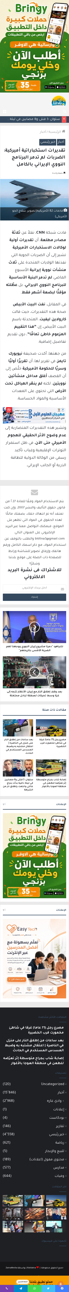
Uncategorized (52, 1084)
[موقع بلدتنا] (58, 100)
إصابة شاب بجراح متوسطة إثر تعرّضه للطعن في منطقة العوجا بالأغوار (51, 783)
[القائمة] (4, 111)
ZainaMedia (11, 1268)
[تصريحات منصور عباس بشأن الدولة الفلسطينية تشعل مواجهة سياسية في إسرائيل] (56, 1226)
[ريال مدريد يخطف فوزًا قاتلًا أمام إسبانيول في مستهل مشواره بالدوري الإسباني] (13, 1213)
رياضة (59, 1143)
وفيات (59, 1176)
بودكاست (56, 1118)
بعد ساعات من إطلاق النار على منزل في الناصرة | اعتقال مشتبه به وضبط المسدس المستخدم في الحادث (18, 747)
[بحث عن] (64, 111)
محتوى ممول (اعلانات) (46, 1160)
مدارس (58, 1168)
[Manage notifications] (61, 1284)
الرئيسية (55, 132)
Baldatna (31, 1268)
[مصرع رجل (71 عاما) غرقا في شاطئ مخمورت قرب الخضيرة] (51, 727)
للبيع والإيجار (54, 1151)
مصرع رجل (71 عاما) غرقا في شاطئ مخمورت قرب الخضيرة (52, 743)
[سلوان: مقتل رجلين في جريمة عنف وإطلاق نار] (34, 1226)
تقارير (60, 1126)
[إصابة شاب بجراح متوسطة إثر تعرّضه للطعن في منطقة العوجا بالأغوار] (51, 768)
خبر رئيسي (47, 142)
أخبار (43, 132)
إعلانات (58, 1110)
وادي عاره (54, 1101)
